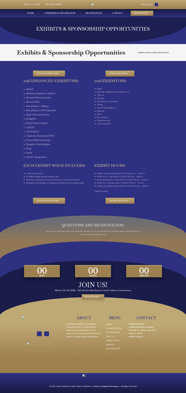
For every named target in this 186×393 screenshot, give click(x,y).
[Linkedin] (39, 333)
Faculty (110, 336)
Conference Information (59, 13)
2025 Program (113, 332)
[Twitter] (156, 4)
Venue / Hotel (112, 340)
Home (30, 13)
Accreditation (113, 328)
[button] (142, 13)
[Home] (135, 52)
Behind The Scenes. (111, 386)
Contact (117, 13)
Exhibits (110, 344)
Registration (94, 13)
